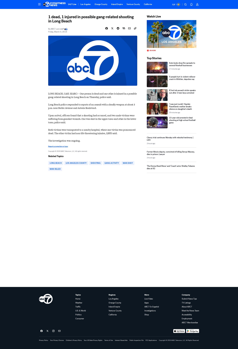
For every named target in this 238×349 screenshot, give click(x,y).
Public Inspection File (137, 340)
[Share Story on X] (112, 28)
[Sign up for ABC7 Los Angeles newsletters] (59, 331)
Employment (187, 319)
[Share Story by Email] (129, 28)
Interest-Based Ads (121, 340)
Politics (78, 315)
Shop (146, 315)
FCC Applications (151, 340)
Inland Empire (117, 4)
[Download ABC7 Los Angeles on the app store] (179, 331)
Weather (78, 303)
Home (77, 299)
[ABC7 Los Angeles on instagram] (53, 331)
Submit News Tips (189, 299)
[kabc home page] (46, 299)
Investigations (150, 311)
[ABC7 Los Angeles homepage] (54, 4)
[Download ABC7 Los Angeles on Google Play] (192, 331)
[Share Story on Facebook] (106, 28)
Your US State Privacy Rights (93, 340)
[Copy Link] (135, 28)
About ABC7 (187, 307)
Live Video (148, 299)
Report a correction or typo (58, 146)
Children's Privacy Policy (74, 340)
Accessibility (187, 315)
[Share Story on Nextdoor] (124, 28)
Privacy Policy (43, 340)
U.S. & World (80, 311)
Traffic (78, 307)
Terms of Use (108, 340)
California (148, 4)
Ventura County (133, 4)
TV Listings (186, 303)
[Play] (171, 34)
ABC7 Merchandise (190, 323)
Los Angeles (85, 4)
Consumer (79, 319)
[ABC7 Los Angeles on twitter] (47, 331)
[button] (39, 4)
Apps (146, 303)
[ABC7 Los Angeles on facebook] (41, 331)
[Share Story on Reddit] (118, 28)
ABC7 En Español (151, 307)
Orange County (101, 4)
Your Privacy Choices (57, 340)
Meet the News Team (190, 311)
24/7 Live (72, 4)
